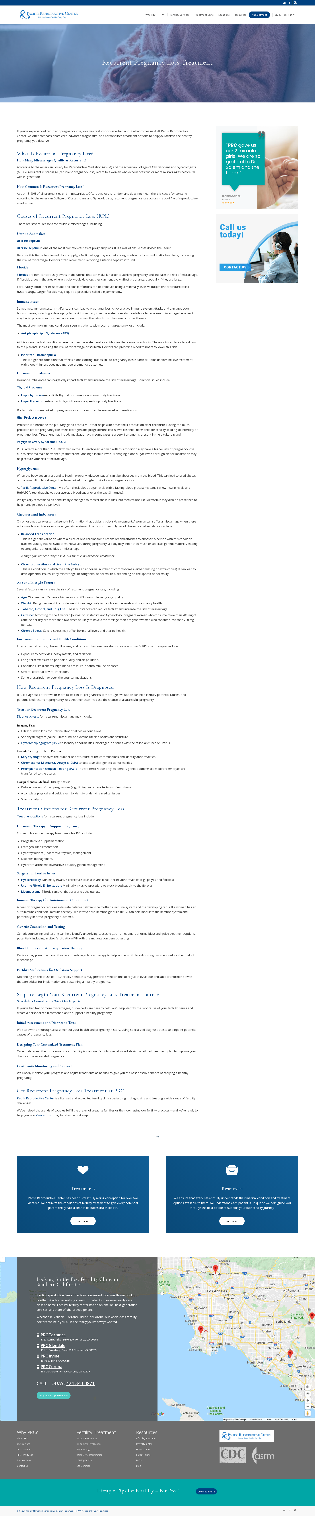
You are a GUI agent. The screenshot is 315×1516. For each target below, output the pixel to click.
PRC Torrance (53, 1334)
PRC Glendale (53, 1345)
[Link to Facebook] (289, 2)
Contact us (43, 1115)
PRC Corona (51, 1366)
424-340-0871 (80, 1383)
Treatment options (30, 816)
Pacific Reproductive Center (39, 488)
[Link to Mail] (284, 2)
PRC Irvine (50, 1356)
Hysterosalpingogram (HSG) (40, 743)
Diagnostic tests (28, 716)
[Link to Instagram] (295, 2)
